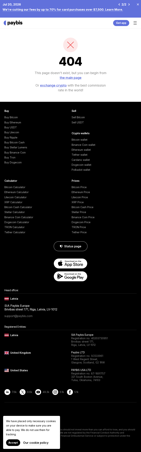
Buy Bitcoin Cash (14, 142)
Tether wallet (79, 154)
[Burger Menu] (135, 23)
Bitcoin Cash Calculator (18, 207)
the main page (71, 78)
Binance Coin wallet (83, 144)
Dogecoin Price (81, 222)
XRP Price (78, 202)
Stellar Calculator (14, 212)
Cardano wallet (81, 159)
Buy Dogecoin (13, 162)
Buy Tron (9, 157)
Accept (13, 442)
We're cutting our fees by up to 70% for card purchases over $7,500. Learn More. (63, 9)
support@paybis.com (18, 316)
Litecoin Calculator (15, 197)
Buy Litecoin (11, 132)
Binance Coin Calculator (18, 217)
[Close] (136, 4)
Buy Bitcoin (11, 117)
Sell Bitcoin (78, 117)
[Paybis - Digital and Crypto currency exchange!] (13, 23)
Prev (119, 4)
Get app (121, 22)
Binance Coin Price (83, 217)
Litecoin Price (80, 197)
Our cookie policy (35, 442)
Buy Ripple (10, 137)
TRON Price (79, 227)
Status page (72, 246)
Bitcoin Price (79, 187)
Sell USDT (78, 122)
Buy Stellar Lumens (15, 147)
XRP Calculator (13, 202)
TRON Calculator (14, 227)
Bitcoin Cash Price (82, 207)
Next (128, 4)
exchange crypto (53, 85)
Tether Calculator (14, 232)
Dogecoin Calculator (16, 222)
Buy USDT (10, 127)
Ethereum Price (81, 192)
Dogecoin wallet (81, 164)
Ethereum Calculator (16, 192)
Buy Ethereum (12, 122)
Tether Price (79, 232)
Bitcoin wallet (79, 139)
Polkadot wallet (81, 169)
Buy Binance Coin (15, 152)
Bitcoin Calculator (14, 187)
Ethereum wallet (81, 149)
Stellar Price (79, 212)
